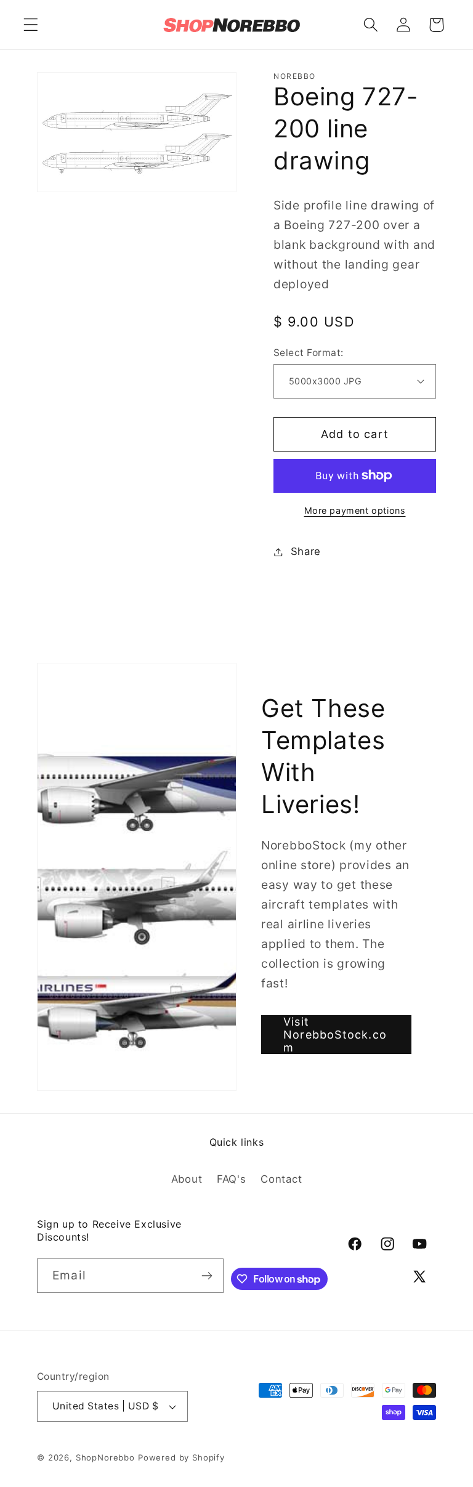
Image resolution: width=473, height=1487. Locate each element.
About (187, 1179)
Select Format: (308, 353)
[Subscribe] (206, 1275)
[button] (31, 25)
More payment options (355, 510)
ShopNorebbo (105, 1457)
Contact (281, 1179)
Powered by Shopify (181, 1457)
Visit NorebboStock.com (335, 1034)
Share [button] (306, 551)
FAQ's (231, 1179)
